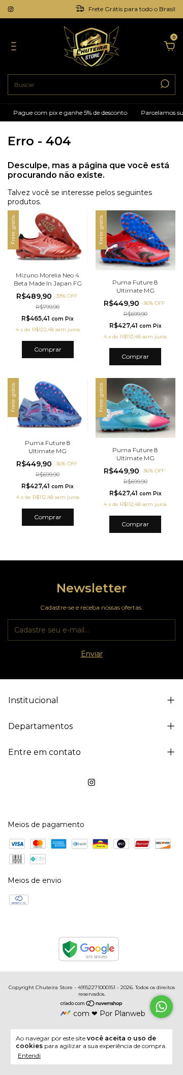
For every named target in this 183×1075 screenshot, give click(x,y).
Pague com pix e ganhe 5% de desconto (67, 112)
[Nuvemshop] (92, 1004)
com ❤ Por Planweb (109, 1013)
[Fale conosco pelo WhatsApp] (161, 1006)
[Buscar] (164, 83)
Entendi (29, 1055)
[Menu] (15, 47)
